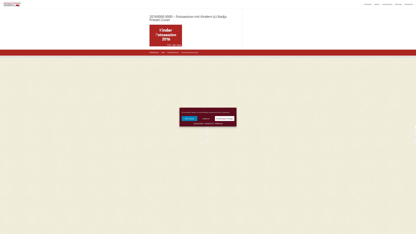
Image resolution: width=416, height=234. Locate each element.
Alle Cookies (189, 118)
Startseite (367, 4)
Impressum (409, 4)
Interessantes (387, 4)
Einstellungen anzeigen (224, 118)
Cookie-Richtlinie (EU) (189, 53)
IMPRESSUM (219, 123)
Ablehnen (206, 118)
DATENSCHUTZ (209, 123)
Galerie (376, 4)
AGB (163, 53)
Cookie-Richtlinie (198, 123)
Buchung (398, 4)
